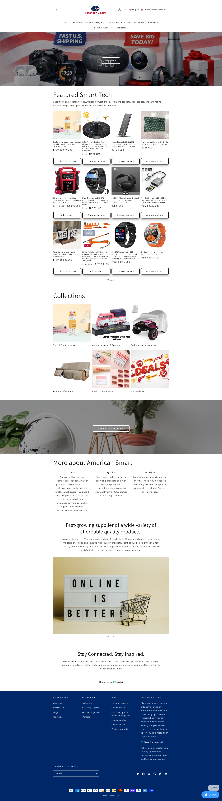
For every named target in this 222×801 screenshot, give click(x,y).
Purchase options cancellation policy (121, 714)
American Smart (114, 795)
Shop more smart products (111, 428)
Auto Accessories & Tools (105, 345)
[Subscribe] (96, 773)
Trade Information (120, 729)
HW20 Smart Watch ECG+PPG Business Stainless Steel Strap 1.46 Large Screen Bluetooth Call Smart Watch (95, 201)
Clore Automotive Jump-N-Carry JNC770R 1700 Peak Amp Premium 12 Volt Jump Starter (67, 200)
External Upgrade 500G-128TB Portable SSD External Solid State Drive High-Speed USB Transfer (124, 144)
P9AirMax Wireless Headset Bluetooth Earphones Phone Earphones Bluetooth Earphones (125, 200)
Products (57, 717)
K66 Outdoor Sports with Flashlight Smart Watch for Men (154, 253)
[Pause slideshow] (120, 637)
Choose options (67, 161)
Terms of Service (120, 703)
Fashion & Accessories (142, 345)
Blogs (55, 712)
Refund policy (118, 708)
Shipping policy (119, 720)
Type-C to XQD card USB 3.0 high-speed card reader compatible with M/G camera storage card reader (154, 200)
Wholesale (87, 703)
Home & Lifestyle (62, 391)
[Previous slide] (102, 637)
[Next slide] (113, 637)
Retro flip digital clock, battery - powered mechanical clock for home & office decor (67, 254)
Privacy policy (118, 724)
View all (111, 280)
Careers (86, 717)
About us (57, 703)
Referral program (90, 708)
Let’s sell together (91, 712)
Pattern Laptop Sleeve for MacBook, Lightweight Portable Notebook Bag (154, 143)
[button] (56, 10)
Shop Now (111, 60)
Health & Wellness (101, 391)
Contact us (58, 708)
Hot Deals (136, 391)
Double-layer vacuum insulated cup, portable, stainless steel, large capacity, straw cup (67, 144)
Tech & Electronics (62, 345)
